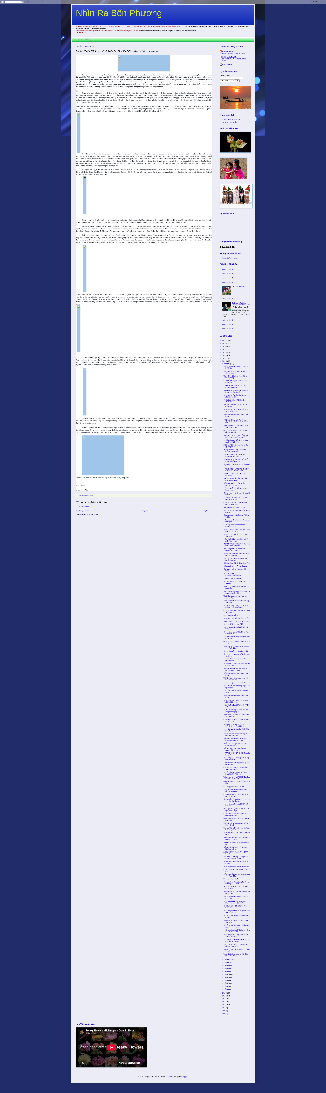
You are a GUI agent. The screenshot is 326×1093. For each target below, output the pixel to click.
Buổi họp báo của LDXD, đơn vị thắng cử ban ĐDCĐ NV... (236, 931)
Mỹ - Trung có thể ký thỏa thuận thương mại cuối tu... (234, 549)
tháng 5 (226, 977)
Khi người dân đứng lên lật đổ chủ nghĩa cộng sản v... (235, 559)
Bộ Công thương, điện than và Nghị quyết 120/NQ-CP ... (235, 441)
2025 (224, 343)
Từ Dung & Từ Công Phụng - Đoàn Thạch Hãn (241, 304)
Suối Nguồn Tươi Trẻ (229, 57)
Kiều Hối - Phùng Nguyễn (232, 579)
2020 (224, 358)
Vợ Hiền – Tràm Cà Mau (231, 879)
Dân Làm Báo (227, 64)
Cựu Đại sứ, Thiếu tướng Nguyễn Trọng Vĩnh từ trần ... (235, 768)
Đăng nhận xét (84, 507)
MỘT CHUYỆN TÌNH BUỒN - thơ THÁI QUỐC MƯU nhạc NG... (236, 545)
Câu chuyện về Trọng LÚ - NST (234, 787)
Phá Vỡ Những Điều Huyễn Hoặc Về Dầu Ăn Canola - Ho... (236, 940)
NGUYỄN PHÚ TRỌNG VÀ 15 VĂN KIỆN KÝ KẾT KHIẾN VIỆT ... (235, 606)
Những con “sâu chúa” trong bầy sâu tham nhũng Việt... (236, 554)
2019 (224, 361)
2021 (224, 355)
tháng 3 (226, 983)
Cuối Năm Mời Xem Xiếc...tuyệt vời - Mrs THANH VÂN (235, 499)
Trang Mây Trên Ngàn (229, 258)
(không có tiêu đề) (228, 269)
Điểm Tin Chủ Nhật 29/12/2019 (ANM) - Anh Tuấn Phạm (236, 647)
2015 (224, 1002)
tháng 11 (227, 959)
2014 (224, 1005)
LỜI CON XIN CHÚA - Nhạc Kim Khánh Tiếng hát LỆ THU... (234, 902)
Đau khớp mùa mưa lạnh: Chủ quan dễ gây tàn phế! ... (235, 431)
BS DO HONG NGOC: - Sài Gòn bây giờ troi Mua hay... (235, 945)
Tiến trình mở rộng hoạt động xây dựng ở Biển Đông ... (234, 749)
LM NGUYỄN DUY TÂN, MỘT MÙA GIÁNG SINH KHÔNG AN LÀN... (235, 436)
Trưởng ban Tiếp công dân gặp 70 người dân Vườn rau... (235, 669)
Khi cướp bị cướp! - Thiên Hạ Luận (235, 566)
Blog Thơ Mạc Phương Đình (231, 119)
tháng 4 (226, 980)
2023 (224, 349)
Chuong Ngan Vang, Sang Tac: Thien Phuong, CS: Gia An (236, 883)
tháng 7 (226, 971)
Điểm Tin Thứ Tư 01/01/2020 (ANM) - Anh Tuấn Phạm (236, 426)
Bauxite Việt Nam (228, 51)
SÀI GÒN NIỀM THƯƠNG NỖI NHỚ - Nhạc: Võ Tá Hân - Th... (236, 460)
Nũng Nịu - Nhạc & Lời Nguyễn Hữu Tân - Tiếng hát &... (235, 410)
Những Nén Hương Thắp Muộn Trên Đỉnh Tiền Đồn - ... (236, 633)
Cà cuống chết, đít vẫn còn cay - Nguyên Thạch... (234, 525)
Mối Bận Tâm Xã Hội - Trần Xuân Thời (236, 563)
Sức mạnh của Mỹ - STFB (232, 615)
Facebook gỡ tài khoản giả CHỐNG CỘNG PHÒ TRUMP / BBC (235, 739)
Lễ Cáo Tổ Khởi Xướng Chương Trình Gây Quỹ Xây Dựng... (236, 800)
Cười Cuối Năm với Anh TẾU (233, 624)
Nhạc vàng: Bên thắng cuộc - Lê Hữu (236, 618)
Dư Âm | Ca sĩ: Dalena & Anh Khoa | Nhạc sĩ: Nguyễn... (235, 744)
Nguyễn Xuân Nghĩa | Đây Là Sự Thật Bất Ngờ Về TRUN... (236, 530)
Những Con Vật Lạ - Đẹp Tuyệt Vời (235, 651)
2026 (224, 340)
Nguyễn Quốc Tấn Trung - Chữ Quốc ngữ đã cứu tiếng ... (236, 926)
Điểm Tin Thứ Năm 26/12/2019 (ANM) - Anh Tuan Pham (236, 875)
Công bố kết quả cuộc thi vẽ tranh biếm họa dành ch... (235, 503)
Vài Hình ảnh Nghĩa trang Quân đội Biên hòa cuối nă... (235, 679)
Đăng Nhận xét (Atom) (90, 515)
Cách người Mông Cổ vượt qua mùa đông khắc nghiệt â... (236, 711)
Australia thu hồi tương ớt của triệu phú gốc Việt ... (235, 660)
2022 (224, 352)
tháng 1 (226, 989)
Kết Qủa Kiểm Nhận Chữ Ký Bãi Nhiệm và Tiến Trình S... (234, 455)
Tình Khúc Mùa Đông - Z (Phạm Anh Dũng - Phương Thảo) (235, 858)
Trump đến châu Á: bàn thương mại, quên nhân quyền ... (235, 735)
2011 (224, 1008)
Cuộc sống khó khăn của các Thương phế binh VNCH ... (236, 396)
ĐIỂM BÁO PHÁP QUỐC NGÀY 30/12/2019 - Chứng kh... (234, 484)
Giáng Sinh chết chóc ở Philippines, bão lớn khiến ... (235, 848)
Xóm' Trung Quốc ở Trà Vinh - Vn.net (236, 683)
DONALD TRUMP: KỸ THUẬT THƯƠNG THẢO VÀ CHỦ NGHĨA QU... (235, 421)
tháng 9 (226, 965)
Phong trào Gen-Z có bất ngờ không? (234, 53)
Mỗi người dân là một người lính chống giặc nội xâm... (234, 450)
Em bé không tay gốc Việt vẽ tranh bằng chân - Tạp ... (235, 790)
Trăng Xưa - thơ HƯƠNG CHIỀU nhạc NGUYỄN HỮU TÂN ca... (236, 778)
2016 (224, 999)
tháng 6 (226, 974)
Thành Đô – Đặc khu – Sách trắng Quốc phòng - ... (235, 377)
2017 (224, 996)
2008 (224, 1014)
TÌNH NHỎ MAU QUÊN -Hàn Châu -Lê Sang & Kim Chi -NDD (236, 592)
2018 (224, 993)
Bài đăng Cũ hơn (205, 511)
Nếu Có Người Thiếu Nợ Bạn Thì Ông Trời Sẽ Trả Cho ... (236, 912)
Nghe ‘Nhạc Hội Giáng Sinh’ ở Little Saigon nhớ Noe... (235, 935)
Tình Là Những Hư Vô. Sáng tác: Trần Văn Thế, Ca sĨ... (236, 829)
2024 (224, 346)
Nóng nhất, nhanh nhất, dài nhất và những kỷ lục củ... (235, 701)
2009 (224, 1011)
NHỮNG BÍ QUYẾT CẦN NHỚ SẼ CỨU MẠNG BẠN (235, 479)
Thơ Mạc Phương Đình (229, 122)
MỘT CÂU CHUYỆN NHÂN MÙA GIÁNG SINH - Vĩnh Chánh (234, 725)
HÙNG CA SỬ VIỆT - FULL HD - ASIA (236, 621)
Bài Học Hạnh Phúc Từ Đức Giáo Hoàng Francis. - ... (234, 386)
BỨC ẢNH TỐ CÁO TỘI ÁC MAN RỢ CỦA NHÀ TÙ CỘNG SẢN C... (236, 470)
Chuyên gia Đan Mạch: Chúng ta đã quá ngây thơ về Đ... (235, 814)
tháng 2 (226, 986)
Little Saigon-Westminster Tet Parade (236, 866)
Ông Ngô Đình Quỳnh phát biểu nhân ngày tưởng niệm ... (236, 809)
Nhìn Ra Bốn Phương (119, 13)
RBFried (169, 1077)
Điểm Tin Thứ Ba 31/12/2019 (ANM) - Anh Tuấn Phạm (236, 540)
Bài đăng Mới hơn (82, 511)
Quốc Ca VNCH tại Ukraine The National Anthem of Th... (234, 575)
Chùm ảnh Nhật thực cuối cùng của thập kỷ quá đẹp (235, 795)
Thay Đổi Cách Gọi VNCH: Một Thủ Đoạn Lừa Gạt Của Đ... (235, 391)
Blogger (184, 1077)
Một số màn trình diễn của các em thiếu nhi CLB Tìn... (235, 838)
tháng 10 (227, 962)
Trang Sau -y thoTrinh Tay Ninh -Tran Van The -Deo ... (236, 715)
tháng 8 (226, 968)
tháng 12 (227, 364)
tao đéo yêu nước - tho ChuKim (234, 507)
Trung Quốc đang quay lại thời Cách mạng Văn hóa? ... (236, 955)
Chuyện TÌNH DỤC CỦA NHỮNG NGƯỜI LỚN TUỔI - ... (235, 773)
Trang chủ (144, 511)
